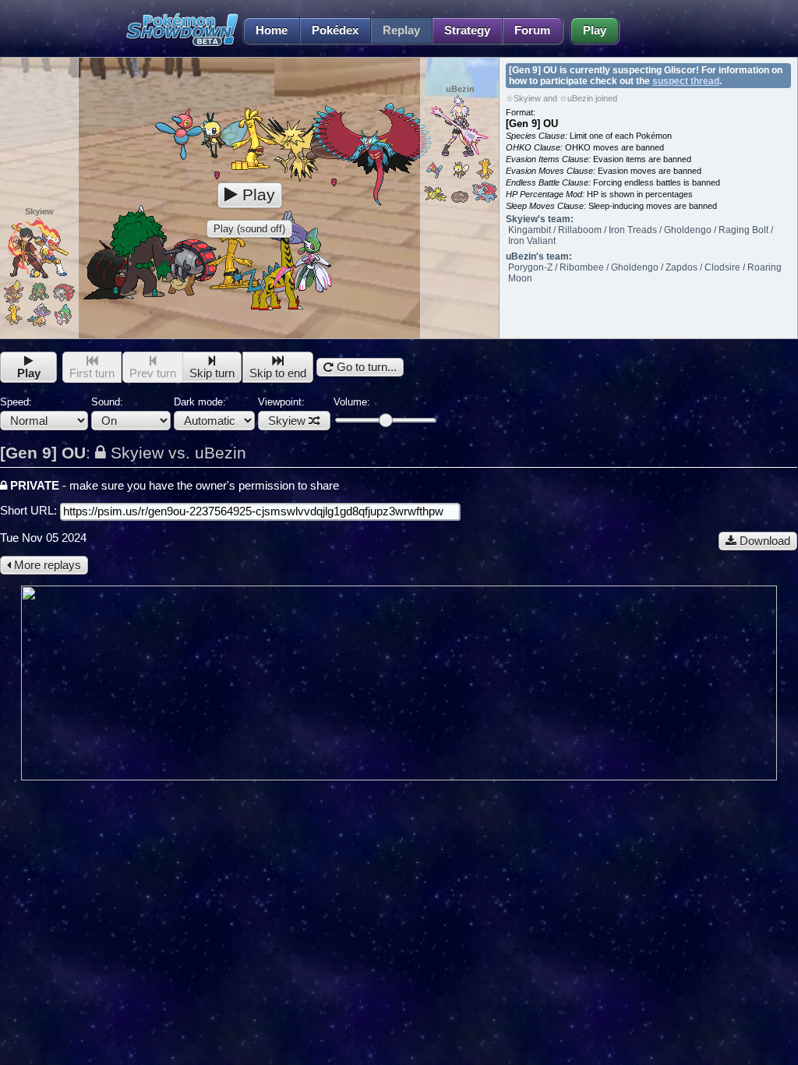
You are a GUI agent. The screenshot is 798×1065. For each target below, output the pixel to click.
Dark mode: (200, 402)
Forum (532, 30)
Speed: (16, 402)
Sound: (107, 402)
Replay (401, 30)
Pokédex (335, 30)
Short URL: (30, 510)
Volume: (352, 402)
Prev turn (152, 373)
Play (594, 30)
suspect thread (685, 81)
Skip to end (277, 373)
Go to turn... (365, 367)
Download (763, 541)
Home (272, 30)
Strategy (467, 30)
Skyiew (286, 421)
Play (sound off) (249, 229)
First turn (92, 373)
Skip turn (212, 373)
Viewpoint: (281, 411)
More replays (46, 565)
